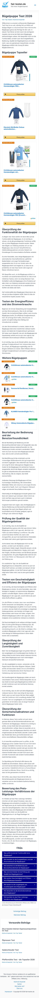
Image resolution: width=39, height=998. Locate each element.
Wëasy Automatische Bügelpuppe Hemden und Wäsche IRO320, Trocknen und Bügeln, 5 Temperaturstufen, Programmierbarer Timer (23, 423)
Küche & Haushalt (18, 20)
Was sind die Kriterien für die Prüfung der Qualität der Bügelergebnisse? (17, 873)
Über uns (19, 988)
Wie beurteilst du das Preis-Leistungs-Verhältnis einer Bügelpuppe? (16, 898)
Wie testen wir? (19, 986)
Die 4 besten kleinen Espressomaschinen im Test (19, 930)
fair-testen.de (18, 4)
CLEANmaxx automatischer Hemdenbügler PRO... (14, 85)
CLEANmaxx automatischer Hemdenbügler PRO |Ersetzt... (15, 214)
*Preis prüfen (20, 94)
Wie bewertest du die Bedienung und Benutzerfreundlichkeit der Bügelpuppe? (16, 867)
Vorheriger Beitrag (19, 911)
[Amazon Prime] (32, 218)
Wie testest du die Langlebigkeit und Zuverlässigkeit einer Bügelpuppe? (15, 886)
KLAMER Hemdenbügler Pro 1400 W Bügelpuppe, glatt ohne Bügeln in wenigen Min (23, 411)
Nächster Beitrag (20, 915)
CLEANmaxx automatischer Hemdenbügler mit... (14, 171)
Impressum (8, 991)
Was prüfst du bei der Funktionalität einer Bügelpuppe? (17, 854)
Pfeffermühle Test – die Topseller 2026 (18, 960)
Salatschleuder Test (10, 950)
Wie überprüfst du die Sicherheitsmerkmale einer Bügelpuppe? (17, 892)
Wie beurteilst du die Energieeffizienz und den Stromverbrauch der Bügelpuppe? (18, 860)
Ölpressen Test (8, 940)
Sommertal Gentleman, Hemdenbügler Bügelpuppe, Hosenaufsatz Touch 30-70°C (23, 388)
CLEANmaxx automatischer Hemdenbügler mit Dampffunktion (23, 377)
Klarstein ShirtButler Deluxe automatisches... (14, 128)
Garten (19, 984)
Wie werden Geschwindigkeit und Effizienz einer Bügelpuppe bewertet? (17, 879)
